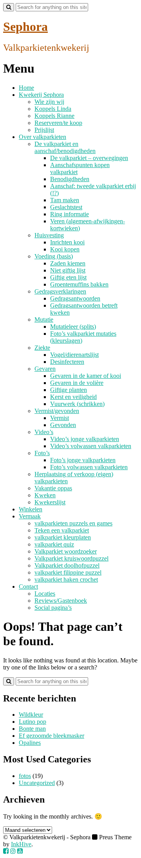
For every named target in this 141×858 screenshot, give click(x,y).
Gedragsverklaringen (60, 291)
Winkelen (30, 509)
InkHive (21, 844)
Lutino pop (32, 721)
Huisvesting (49, 235)
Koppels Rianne (54, 115)
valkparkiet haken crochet (66, 579)
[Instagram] (13, 851)
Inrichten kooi (67, 242)
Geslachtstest (66, 207)
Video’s (43, 432)
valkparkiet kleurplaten (62, 537)
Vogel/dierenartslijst (74, 354)
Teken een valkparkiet (61, 530)
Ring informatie (69, 214)
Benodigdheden (69, 179)
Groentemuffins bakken (79, 284)
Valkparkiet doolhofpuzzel (66, 565)
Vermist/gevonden (56, 411)
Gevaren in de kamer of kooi (85, 375)
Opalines (30, 742)
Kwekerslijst (49, 502)
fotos (25, 776)
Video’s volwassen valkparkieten (90, 446)
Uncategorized (37, 783)
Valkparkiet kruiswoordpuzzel (71, 558)
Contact (28, 586)
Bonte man (32, 728)
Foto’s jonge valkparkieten (83, 460)
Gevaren (45, 368)
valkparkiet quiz (54, 544)
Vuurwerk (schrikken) (77, 404)
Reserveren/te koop (58, 122)
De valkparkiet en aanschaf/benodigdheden (65, 147)
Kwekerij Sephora (41, 94)
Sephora (25, 27)
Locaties (44, 593)
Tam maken (64, 200)
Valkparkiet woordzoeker (65, 551)
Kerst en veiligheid (73, 396)
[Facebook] (6, 851)
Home (26, 87)
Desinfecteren (67, 361)
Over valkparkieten (42, 137)
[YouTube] (20, 851)
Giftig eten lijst (68, 277)
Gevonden (63, 425)
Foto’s (42, 453)
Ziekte (42, 347)
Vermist (59, 418)
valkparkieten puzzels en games (73, 523)
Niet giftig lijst (67, 270)
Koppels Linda (52, 108)
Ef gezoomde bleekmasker (51, 735)
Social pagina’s (53, 607)
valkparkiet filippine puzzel (67, 572)
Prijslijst (44, 129)
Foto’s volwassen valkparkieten (89, 467)
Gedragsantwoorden (75, 298)
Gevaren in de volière (76, 382)
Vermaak (30, 516)
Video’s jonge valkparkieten (84, 439)
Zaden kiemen (67, 263)
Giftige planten (68, 389)
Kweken (45, 495)
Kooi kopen (65, 249)
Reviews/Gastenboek (60, 600)
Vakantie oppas (53, 488)
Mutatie (43, 319)
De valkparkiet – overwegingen (89, 158)
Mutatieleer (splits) (73, 326)
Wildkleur (31, 714)
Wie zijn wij (49, 101)
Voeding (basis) (53, 256)
